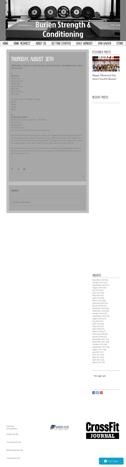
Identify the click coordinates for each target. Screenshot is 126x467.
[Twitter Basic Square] (97, 392)
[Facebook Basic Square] (93, 392)
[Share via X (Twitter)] (18, 169)
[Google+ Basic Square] (101, 392)
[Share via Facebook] (12, 169)
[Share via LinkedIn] (24, 169)
